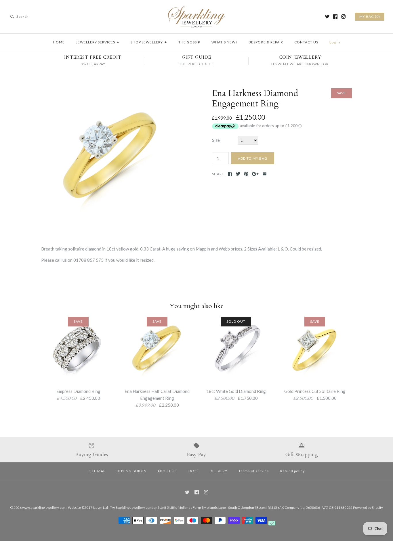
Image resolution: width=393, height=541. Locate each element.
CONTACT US (306, 42)
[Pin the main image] (246, 174)
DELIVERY (218, 471)
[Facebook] (335, 16)
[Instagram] (343, 16)
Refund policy (292, 471)
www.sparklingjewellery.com (44, 507)
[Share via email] (264, 174)
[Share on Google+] (255, 174)
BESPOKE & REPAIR (266, 42)
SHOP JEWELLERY (149, 42)
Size (216, 140)
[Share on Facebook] (230, 174)
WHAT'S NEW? (224, 42)
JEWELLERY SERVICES (97, 42)
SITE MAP (97, 471)
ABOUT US (167, 471)
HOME (59, 42)
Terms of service (254, 471)
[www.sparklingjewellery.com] (196, 9)
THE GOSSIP (189, 42)
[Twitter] (327, 16)
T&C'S (193, 471)
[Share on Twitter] (238, 174)
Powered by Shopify (368, 507)
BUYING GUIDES (131, 471)
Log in (334, 42)
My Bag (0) (369, 16)
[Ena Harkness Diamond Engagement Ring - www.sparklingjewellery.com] (111, 91)
